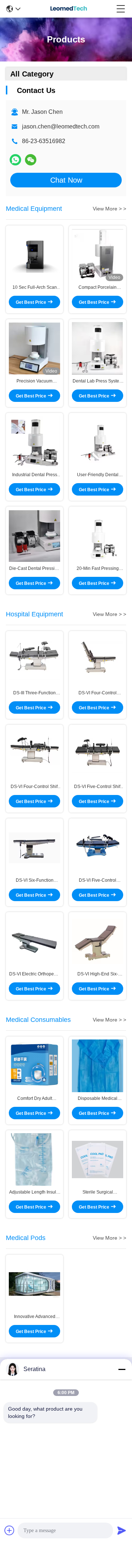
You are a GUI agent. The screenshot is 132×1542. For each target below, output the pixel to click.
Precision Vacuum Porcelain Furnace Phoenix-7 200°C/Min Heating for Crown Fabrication (34, 381)
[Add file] (9, 1530)
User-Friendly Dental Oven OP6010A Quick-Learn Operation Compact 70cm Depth (97, 475)
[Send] (122, 1530)
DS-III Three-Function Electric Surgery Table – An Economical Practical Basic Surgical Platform (34, 693)
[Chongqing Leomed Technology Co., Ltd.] (68, 8)
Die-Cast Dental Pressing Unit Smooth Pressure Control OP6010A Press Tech (34, 569)
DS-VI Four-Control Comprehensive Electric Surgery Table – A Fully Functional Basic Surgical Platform (97, 693)
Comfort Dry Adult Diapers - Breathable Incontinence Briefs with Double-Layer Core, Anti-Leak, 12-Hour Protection (34, 1099)
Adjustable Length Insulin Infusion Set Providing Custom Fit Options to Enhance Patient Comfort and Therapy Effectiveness (34, 1192)
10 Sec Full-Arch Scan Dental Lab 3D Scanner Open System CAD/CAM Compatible (34, 288)
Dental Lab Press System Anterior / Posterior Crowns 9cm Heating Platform (98, 381)
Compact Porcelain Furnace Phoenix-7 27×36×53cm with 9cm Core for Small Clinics (97, 288)
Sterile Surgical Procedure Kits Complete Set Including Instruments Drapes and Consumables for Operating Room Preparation (98, 1192)
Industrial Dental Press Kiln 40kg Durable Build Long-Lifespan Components (34, 475)
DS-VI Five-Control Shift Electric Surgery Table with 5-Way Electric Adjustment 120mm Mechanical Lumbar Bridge (97, 787)
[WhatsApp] (15, 160)
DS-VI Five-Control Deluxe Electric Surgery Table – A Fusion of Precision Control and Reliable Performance (97, 881)
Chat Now (66, 180)
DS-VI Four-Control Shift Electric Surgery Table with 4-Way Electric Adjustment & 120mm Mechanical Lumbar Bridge (35, 787)
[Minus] (121, 1369)
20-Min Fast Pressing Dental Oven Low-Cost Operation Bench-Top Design (97, 569)
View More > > (109, 209)
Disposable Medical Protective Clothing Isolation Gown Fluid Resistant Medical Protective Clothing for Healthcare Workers (98, 1099)
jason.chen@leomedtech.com (60, 126)
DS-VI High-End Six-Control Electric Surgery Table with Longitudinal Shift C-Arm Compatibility (97, 974)
